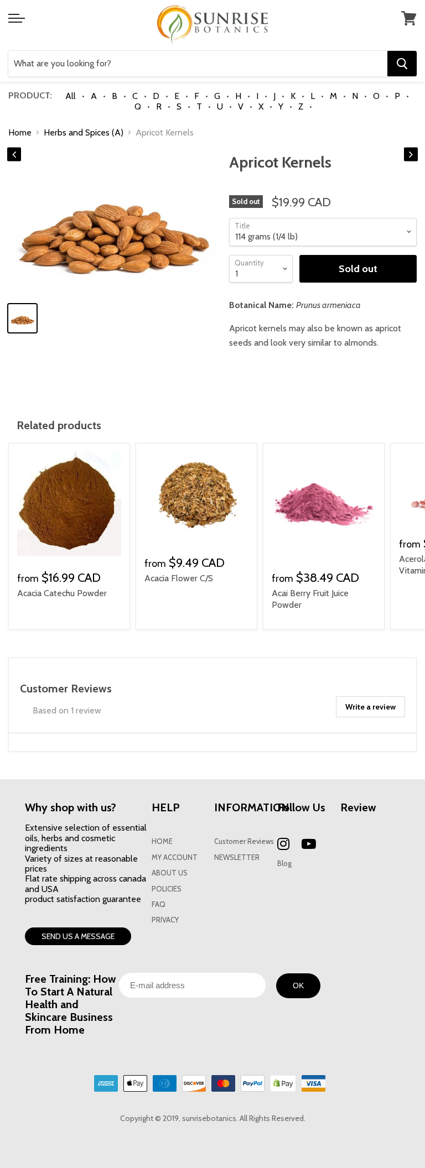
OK (298, 985)
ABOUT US (170, 873)
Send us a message (78, 936)
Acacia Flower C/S (178, 578)
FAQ (158, 904)
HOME (162, 841)
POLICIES (167, 889)
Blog (284, 863)
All (70, 96)
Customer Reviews (244, 841)
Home (20, 133)
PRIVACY (165, 920)
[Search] (402, 63)
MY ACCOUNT (175, 857)
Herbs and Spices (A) (83, 133)
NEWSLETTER (237, 857)
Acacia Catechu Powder (62, 593)
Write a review (370, 707)
